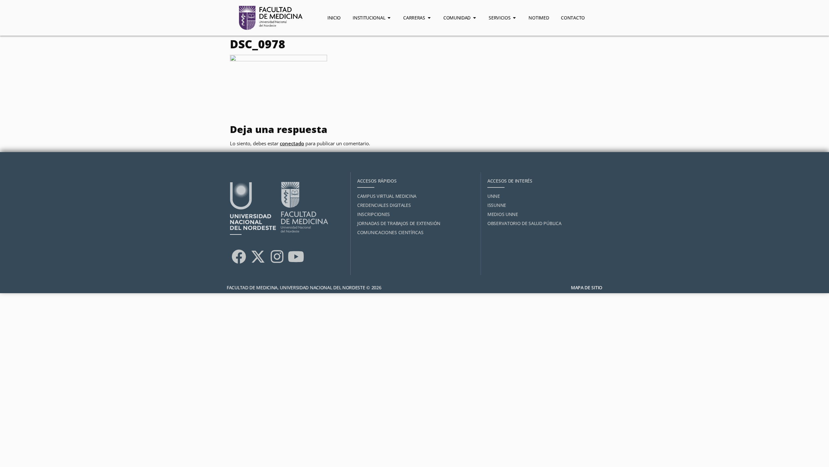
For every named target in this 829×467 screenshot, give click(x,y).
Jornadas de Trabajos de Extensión (398, 223)
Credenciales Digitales (384, 205)
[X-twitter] (258, 256)
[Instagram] (277, 256)
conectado (292, 143)
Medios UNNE (502, 214)
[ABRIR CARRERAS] (429, 18)
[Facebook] (238, 256)
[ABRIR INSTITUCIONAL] (389, 18)
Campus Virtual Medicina (386, 196)
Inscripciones (373, 214)
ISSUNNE (496, 205)
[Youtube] (296, 256)
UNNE (493, 196)
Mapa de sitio (586, 287)
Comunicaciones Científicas (390, 232)
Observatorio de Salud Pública (524, 223)
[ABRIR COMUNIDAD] (474, 18)
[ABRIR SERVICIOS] (514, 18)
